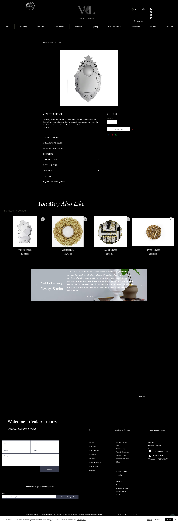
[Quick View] (25, 231)
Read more (46, 127)
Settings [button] (149, 520)
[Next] (142, 285)
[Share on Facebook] (108, 134)
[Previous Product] (1, 231)
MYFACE (119, 482)
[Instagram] (151, 15)
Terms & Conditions (122, 452)
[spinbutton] (112, 122)
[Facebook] (151, 9)
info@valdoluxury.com (160, 451)
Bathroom (92, 454)
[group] (89, 235)
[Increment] (115, 122)
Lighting (92, 458)
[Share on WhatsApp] (116, 134)
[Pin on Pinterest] (112, 134)
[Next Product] (177, 231)
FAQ (117, 445)
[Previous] (36, 285)
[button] (144, 9)
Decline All (158, 520)
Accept (169, 520)
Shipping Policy (121, 455)
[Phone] (150, 456)
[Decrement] (109, 122)
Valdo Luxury (86, 18)
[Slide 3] (90, 296)
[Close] (175, 519)
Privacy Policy (81, 520)
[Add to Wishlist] (133, 129)
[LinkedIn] (151, 18)
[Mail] (150, 451)
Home (45, 42)
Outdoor (92, 470)
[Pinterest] (151, 12)
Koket (118, 485)
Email (3, 493)
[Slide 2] (87, 296)
